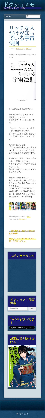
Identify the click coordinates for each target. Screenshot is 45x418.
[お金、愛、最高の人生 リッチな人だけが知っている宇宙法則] (22, 103)
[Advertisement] (22, 276)
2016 (28, 217)
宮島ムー (28, 49)
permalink (22, 219)
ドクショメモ (19, 4)
